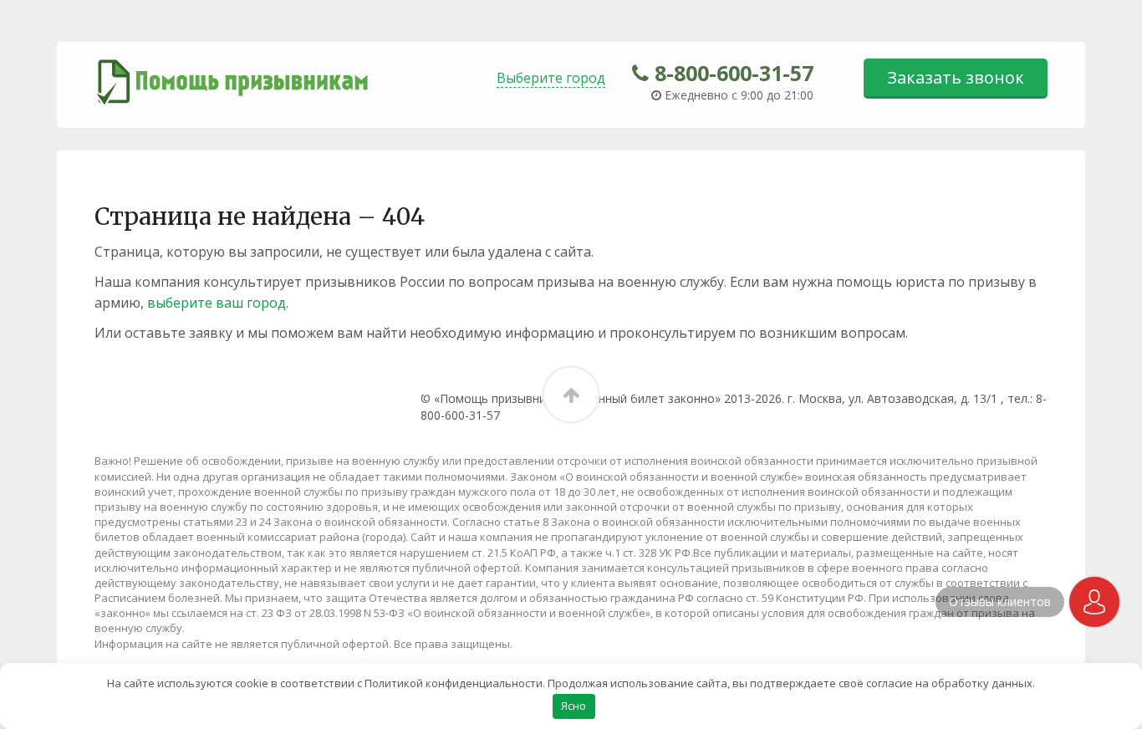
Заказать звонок (955, 77)
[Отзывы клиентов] (1094, 602)
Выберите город (551, 78)
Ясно (573, 705)
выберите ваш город (216, 302)
